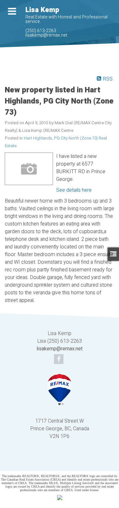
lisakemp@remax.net (46, 35)
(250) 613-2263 (40, 30)
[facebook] (59, 359)
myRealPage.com (69, 462)
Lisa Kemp (42, 10)
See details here (74, 190)
